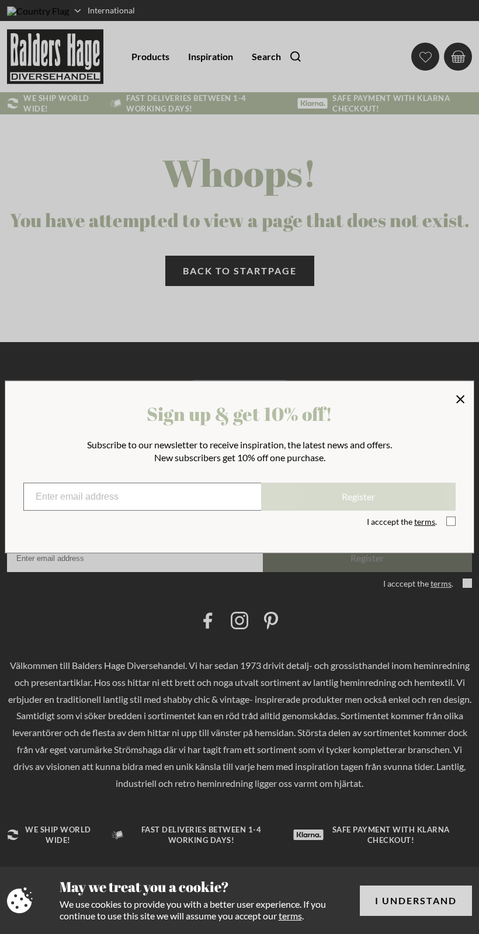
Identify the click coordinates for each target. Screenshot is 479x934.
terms (290, 915)
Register (358, 496)
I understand (416, 900)
